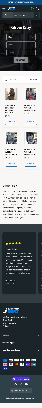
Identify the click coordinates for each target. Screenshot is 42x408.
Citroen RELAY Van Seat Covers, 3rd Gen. (11, 152)
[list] (21, 263)
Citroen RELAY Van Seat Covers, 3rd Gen (30, 108)
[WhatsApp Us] (32, 8)
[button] (4, 8)
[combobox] (27, 15)
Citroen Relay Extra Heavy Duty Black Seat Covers (10, 109)
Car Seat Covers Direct (17, 398)
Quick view (11, 122)
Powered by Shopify (30, 398)
